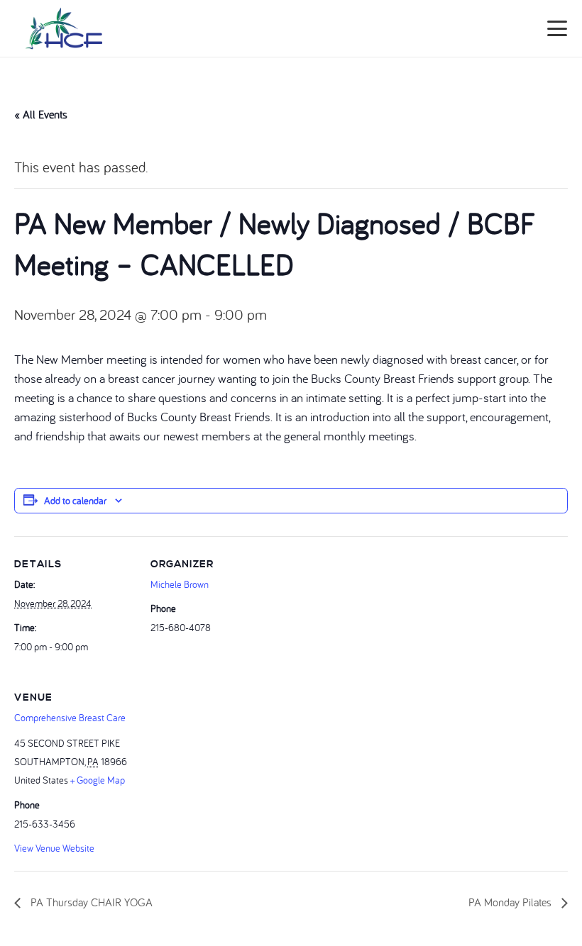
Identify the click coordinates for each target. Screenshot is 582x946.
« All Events (40, 114)
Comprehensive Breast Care (70, 717)
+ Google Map (97, 780)
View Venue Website (54, 848)
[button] (557, 28)
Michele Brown (179, 584)
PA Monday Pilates (511, 902)
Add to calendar (75, 500)
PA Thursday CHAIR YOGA (90, 902)
